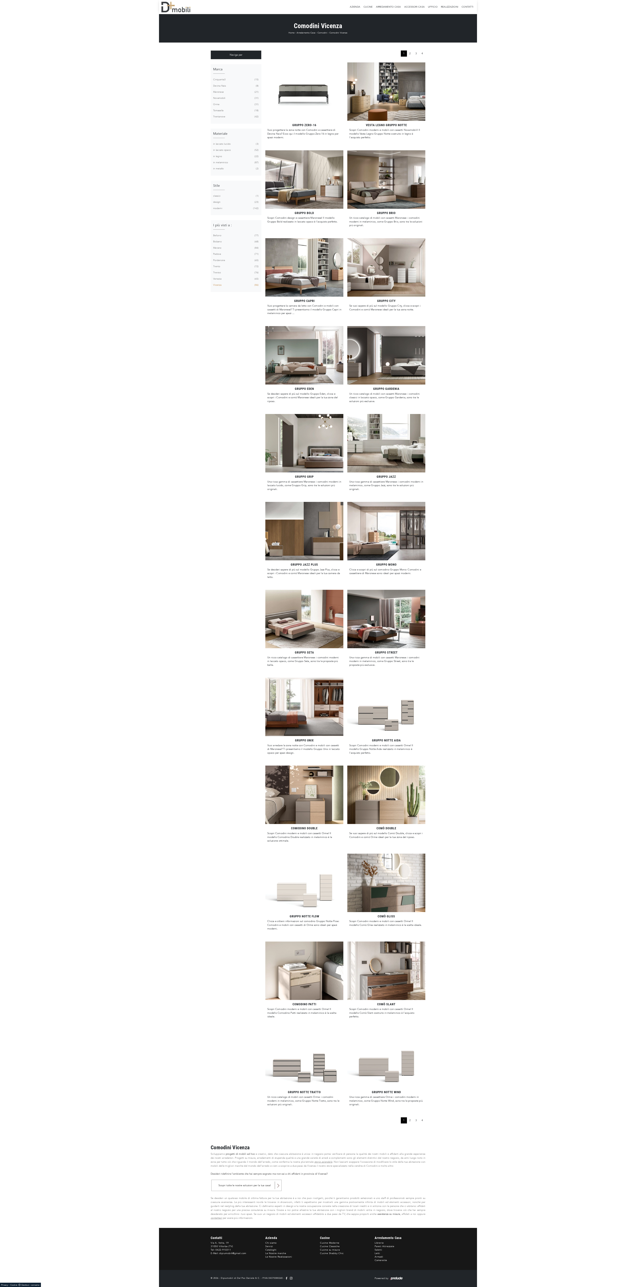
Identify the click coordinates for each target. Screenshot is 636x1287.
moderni (235, 208)
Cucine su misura (330, 1249)
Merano (235, 247)
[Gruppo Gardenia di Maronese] (386, 355)
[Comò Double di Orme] (386, 795)
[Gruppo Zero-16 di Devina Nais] (304, 91)
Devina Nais (235, 85)
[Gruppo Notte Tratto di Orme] (304, 1058)
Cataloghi (270, 1249)
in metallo (235, 168)
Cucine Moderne (329, 1242)
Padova (235, 254)
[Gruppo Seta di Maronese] (304, 619)
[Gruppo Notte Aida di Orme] (386, 707)
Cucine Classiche (330, 1246)
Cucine (368, 6)
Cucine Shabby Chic (332, 1253)
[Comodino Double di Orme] (304, 795)
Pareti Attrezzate (384, 1246)
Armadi (379, 1256)
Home (291, 32)
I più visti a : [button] (222, 225)
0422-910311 (223, 1249)
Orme (235, 104)
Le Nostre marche (275, 1253)
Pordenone (235, 260)
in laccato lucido (235, 144)
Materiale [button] (220, 133)
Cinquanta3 (235, 79)
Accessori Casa (414, 6)
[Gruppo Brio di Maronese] (386, 179)
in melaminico (235, 162)
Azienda (355, 6)
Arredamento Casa (388, 6)
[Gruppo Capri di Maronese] (304, 267)
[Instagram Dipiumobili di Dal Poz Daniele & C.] (290, 1278)
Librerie (379, 1242)
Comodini (322, 32)
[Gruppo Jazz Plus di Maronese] (304, 531)
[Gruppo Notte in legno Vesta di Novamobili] (386, 91)
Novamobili (235, 98)
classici (235, 195)
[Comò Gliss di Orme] (386, 883)
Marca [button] (217, 69)
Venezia (235, 278)
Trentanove (235, 116)
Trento (235, 266)
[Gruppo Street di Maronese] (386, 619)
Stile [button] (216, 185)
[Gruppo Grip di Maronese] (304, 443)
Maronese (235, 92)
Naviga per (236, 54)
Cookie (13, 1285)
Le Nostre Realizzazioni (278, 1256)
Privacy (4, 1285)
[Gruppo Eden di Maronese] (304, 355)
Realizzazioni (449, 6)
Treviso (235, 272)
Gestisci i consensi (30, 1285)
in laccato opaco (235, 150)
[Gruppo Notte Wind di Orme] (386, 1058)
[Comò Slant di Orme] (386, 971)
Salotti (378, 1249)
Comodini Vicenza (338, 32)
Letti (377, 1253)
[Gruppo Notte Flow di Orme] (304, 883)
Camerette (381, 1260)
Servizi (269, 1246)
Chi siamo (271, 1242)
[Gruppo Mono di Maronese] (386, 531)
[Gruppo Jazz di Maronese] (386, 443)
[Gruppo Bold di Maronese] (304, 179)
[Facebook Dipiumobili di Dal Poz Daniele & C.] (287, 1278)
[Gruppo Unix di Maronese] (304, 707)
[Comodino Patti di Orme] (304, 971)
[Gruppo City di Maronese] (386, 267)
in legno (235, 156)
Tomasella (235, 110)
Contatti (467, 6)
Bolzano (235, 241)
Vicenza (235, 285)
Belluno (235, 235)
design (235, 202)
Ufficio (433, 6)
